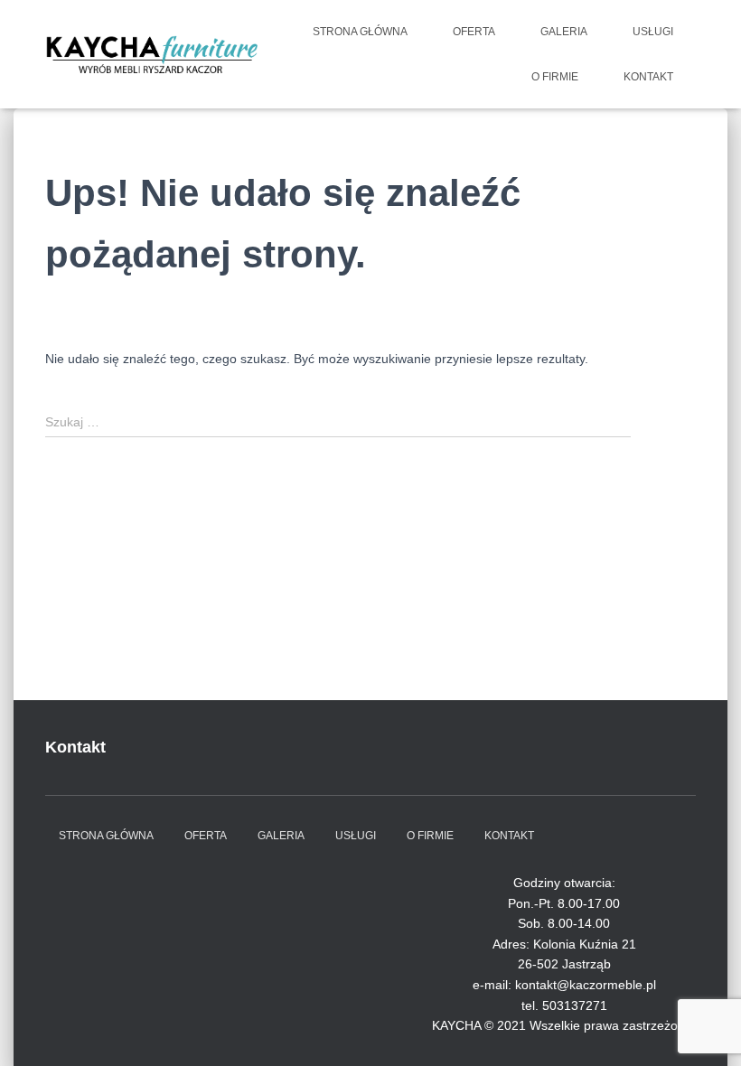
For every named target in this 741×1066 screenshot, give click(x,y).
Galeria (563, 31)
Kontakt (648, 76)
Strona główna (360, 31)
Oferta (474, 31)
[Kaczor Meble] (151, 54)
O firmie (554, 76)
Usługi (653, 31)
